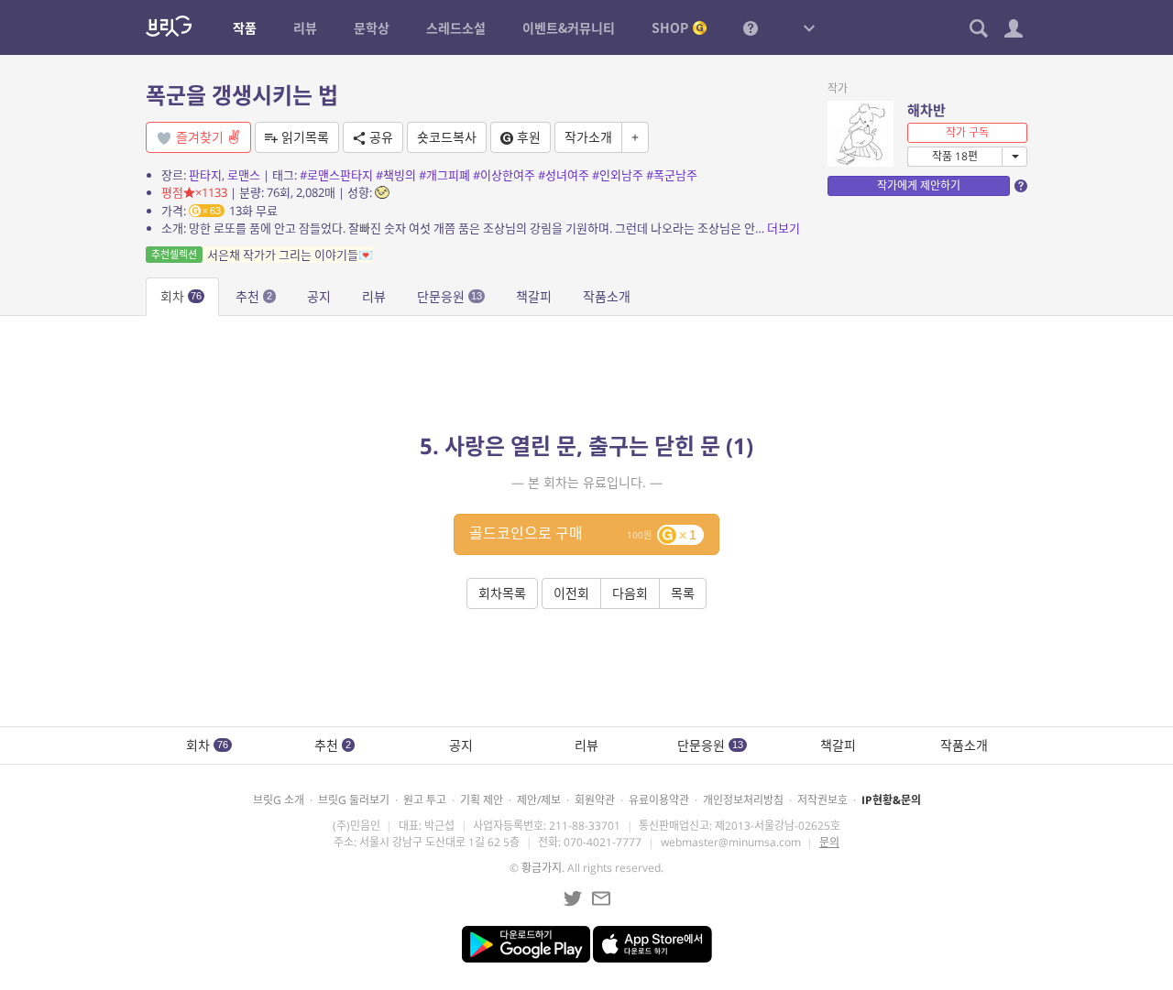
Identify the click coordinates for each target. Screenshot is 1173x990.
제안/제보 (539, 800)
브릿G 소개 (278, 800)
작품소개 (606, 296)
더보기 (783, 228)
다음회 (630, 593)
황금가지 (541, 868)
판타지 (205, 175)
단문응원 (449, 296)
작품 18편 (955, 156)
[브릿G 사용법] (750, 27)
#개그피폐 (444, 175)
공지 (319, 296)
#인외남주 (617, 175)
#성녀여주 (563, 175)
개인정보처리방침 (743, 800)
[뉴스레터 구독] (601, 898)
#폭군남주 (671, 175)
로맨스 (243, 175)
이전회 (571, 593)
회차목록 (502, 593)
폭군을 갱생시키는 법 (242, 95)
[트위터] (573, 898)
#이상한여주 (504, 175)
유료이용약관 (659, 800)
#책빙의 (396, 175)
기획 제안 (481, 800)
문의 (829, 842)
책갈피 (534, 296)
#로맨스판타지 (336, 175)
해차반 (926, 110)
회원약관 (595, 800)
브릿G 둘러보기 (353, 800)
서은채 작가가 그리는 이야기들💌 (262, 254)
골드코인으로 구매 (582, 533)
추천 (254, 296)
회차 (181, 296)
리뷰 (374, 296)
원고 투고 (424, 800)
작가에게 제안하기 (918, 185)
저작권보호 (822, 800)
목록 (683, 593)
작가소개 (588, 137)
